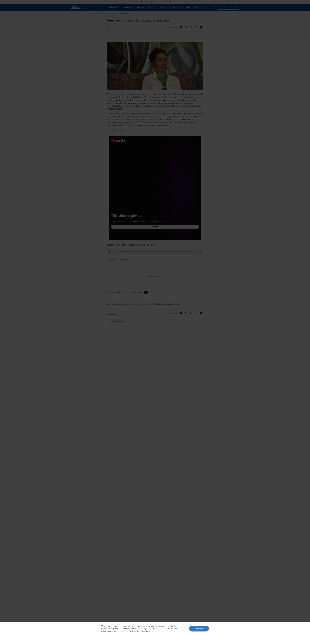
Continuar (199, 628)
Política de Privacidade (139, 631)
